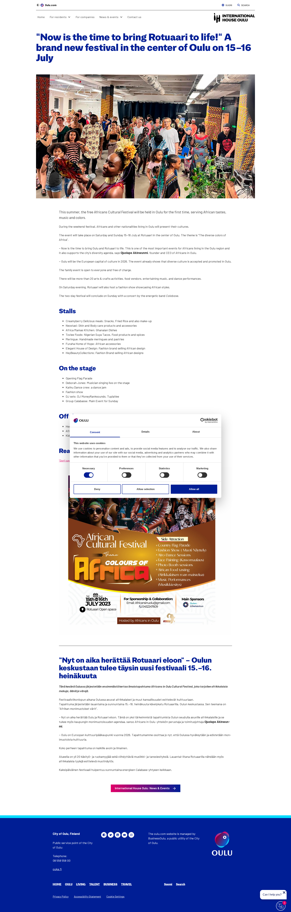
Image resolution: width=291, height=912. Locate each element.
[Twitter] (111, 835)
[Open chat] (281, 906)
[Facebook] (104, 835)
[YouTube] (124, 835)
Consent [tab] (95, 432)
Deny (97, 489)
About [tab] (196, 431)
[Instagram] (131, 835)
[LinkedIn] (117, 835)
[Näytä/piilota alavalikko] (69, 17)
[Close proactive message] (284, 892)
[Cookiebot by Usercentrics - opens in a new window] (203, 420)
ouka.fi (57, 869)
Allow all (194, 489)
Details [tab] (145, 431)
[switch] (126, 475)
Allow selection (146, 489)
